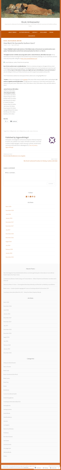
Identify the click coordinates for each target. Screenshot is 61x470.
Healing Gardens (8, 409)
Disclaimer (43, 32)
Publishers (6, 432)
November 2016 (10, 237)
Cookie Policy (26, 467)
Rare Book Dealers (8, 436)
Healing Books (7, 405)
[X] (28, 197)
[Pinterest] (32, 197)
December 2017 (10, 222)
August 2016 (9, 241)
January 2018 (9, 218)
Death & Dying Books (8, 398)
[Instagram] (34, 197)
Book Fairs (6, 382)
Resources (31, 36)
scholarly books (7, 444)
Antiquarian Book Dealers (10, 362)
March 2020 (8, 206)
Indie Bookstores (8, 417)
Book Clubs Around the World (11, 374)
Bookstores (6, 390)
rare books (6, 440)
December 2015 (10, 257)
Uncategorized (12, 40)
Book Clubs (6, 370)
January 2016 (9, 253)
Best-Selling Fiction (21, 131)
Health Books (7, 413)
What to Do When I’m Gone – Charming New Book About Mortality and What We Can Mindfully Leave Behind (29, 284)
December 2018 (10, 210)
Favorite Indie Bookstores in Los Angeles (14, 155)
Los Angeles (6, 425)
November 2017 (10, 226)
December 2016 (10, 233)
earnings (25, 79)
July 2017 (8, 230)
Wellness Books (7, 452)
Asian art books (7, 366)
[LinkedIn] (26, 197)
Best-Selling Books (11, 131)
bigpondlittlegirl (15, 45)
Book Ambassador (30, 21)
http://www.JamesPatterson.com (29, 58)
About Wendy (13, 32)
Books (5, 40)
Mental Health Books (8, 429)
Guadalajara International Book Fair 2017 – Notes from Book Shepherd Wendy (22, 292)
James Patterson (34, 131)
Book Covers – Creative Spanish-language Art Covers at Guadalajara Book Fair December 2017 (26, 288)
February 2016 (9, 249)
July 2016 (8, 245)
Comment (50, 183)
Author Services (24, 32)
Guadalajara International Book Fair (12, 401)
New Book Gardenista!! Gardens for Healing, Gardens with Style (40, 160)
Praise (51, 32)
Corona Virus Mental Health (10, 394)
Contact (34, 32)
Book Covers (7, 378)
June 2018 (8, 214)
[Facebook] (30, 197)
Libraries (6, 421)
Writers (19, 40)
